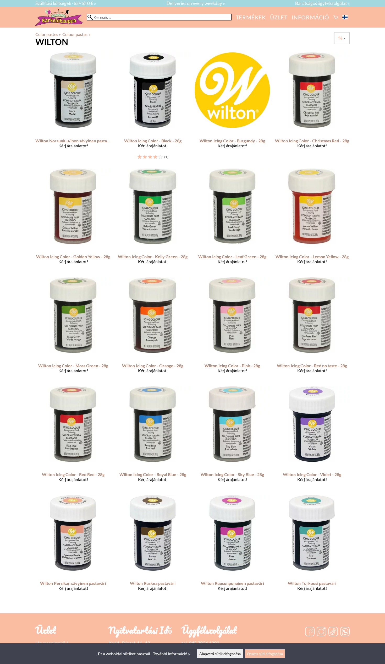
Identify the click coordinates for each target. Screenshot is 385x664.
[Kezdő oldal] (61, 23)
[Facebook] (310, 632)
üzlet (279, 17)
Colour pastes (76, 34)
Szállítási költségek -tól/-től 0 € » (65, 3)
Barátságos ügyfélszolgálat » (322, 3)
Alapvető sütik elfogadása (220, 653)
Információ (310, 17)
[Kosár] (335, 17)
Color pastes (48, 34)
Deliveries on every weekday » (196, 3)
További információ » (171, 653)
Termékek (251, 17)
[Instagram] (321, 632)
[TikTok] (333, 632)
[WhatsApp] (345, 632)
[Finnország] (346, 17)
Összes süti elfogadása (265, 653)
